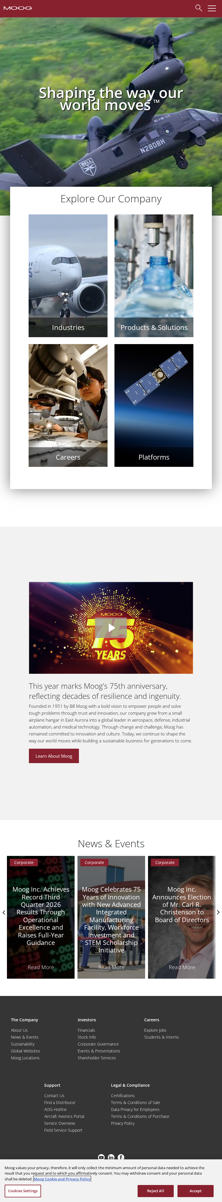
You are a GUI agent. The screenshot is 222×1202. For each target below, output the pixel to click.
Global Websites (25, 1051)
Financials (86, 1030)
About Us (19, 1030)
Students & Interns (161, 1037)
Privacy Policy (122, 1123)
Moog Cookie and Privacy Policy (62, 1179)
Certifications (123, 1095)
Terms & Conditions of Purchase (140, 1116)
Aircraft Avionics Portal (64, 1116)
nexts (217, 912)
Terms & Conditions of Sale (135, 1102)
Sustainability (22, 1044)
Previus (4, 912)
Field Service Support (63, 1130)
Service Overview (59, 1123)
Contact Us (54, 1095)
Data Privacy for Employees (135, 1109)
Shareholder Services (97, 1058)
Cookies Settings (23, 1190)
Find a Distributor (59, 1102)
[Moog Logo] (17, 7)
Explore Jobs (155, 1030)
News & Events (24, 1037)
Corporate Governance (98, 1044)
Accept (196, 1190)
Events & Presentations (99, 1051)
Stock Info (87, 1037)
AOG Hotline (55, 1109)
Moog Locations (25, 1058)
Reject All (155, 1190)
